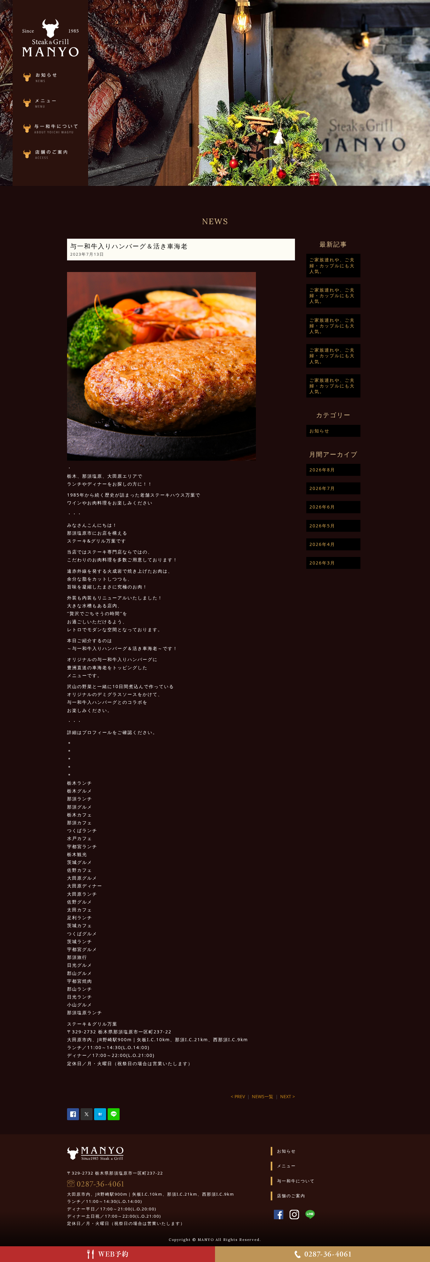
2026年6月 (322, 507)
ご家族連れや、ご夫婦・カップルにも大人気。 (332, 265)
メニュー (286, 1166)
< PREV (238, 1096)
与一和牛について (296, 1181)
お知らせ (319, 431)
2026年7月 (322, 488)
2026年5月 (322, 526)
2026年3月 (322, 563)
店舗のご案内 (291, 1195)
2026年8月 (322, 470)
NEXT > (287, 1096)
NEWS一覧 (262, 1096)
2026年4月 (322, 544)
